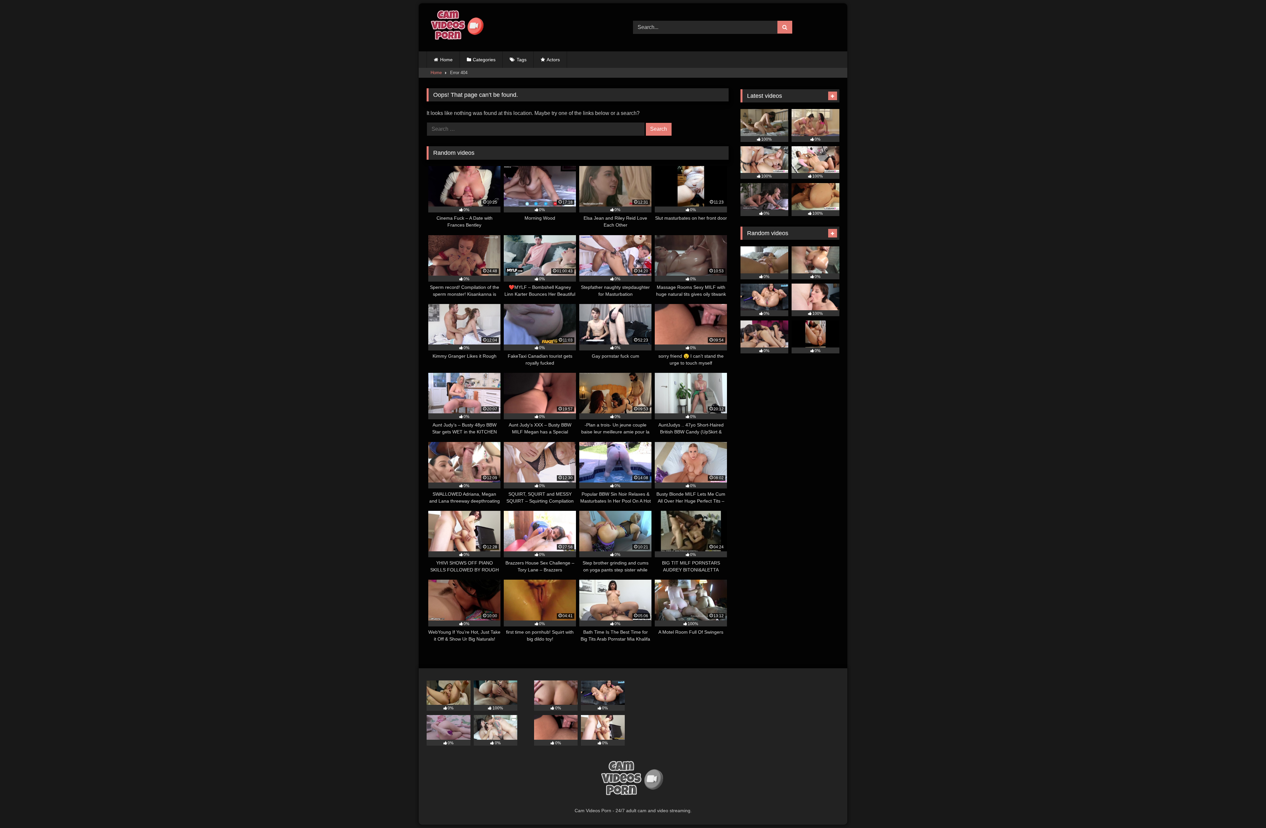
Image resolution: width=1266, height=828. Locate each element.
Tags (522, 59)
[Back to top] (1245, 808)
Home (446, 59)
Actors (553, 59)
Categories (484, 59)
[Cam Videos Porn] (456, 27)
